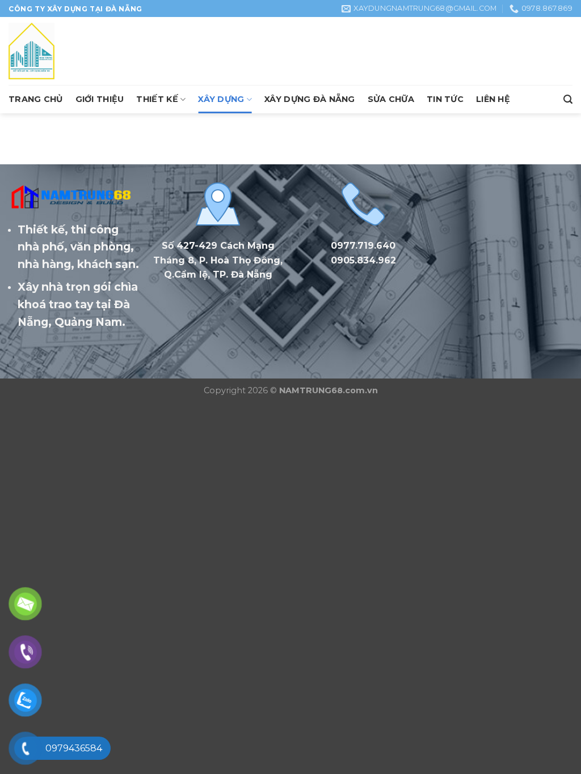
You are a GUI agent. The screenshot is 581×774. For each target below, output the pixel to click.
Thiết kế (157, 99)
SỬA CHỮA (391, 99)
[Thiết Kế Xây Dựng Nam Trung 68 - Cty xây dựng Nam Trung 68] (65, 51)
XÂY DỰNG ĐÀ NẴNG (309, 99)
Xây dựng (221, 99)
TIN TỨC (445, 99)
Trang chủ (36, 99)
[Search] (567, 99)
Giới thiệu (99, 99)
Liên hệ (493, 99)
